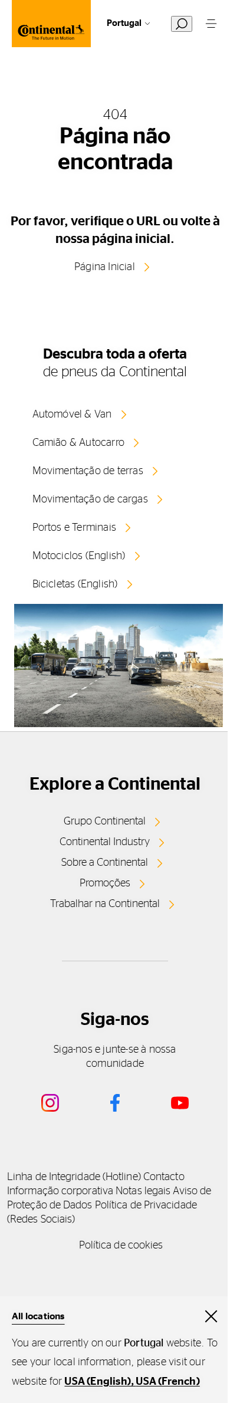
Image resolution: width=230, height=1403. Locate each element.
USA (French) (167, 1381)
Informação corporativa (60, 1191)
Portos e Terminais (74, 528)
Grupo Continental (105, 821)
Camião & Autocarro (78, 443)
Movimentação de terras (87, 471)
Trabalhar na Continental (105, 904)
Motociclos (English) (79, 556)
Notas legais (143, 1191)
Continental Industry (105, 842)
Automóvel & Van (72, 414)
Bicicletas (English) (75, 584)
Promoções (105, 883)
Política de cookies (121, 1245)
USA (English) (97, 1381)
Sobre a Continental (104, 862)
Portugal (124, 23)
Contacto (164, 1177)
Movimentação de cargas (90, 499)
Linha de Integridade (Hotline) (74, 1177)
